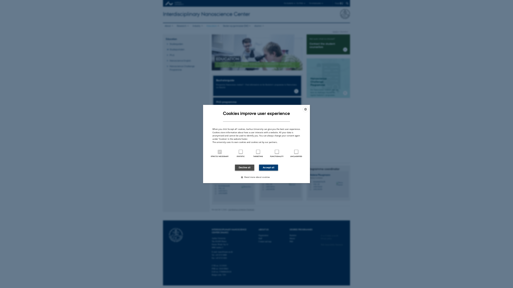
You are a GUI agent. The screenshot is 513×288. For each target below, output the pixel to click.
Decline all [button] (244, 167)
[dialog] (256, 144)
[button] (256, 177)
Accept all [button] (268, 167)
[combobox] (305, 109)
